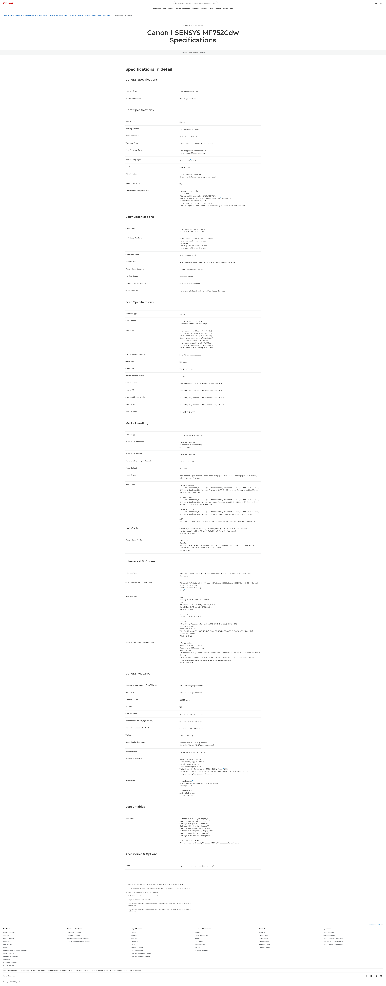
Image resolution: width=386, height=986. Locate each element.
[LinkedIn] (371, 976)
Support (202, 52)
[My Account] (376, 3)
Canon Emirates (9, 976)
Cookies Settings (135, 970)
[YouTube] (381, 976)
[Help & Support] (221, 9)
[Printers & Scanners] (191, 9)
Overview (184, 52)
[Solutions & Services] (208, 9)
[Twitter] (376, 976)
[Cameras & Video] (166, 9)
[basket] (381, 3)
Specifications (193, 52)
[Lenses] (174, 9)
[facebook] (366, 976)
